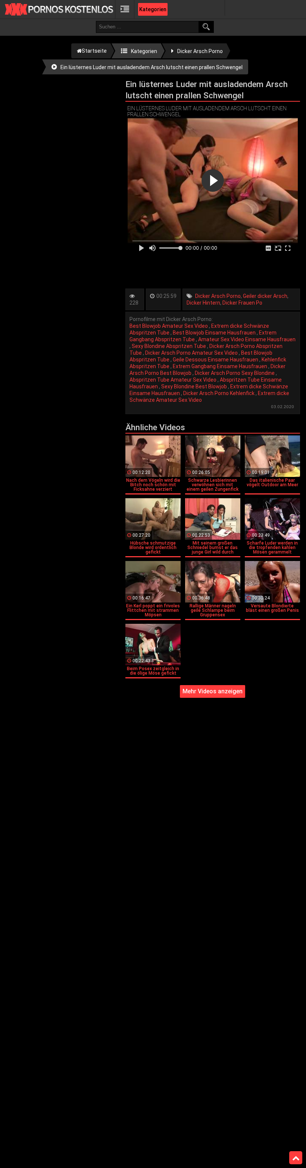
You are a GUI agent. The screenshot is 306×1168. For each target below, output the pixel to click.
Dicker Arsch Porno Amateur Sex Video (192, 353)
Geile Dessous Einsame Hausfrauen (216, 360)
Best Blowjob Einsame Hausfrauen (215, 333)
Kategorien (152, 9)
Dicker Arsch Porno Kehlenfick (219, 393)
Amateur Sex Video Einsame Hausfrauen (247, 339)
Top (295, 1157)
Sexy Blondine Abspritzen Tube (169, 346)
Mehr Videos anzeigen (212, 691)
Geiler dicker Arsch (265, 296)
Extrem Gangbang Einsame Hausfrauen (220, 366)
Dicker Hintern (203, 303)
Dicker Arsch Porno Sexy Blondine (235, 373)
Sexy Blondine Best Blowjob (194, 386)
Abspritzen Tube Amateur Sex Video (173, 380)
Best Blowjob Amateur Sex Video (169, 326)
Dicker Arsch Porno (218, 296)
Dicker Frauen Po (242, 303)
